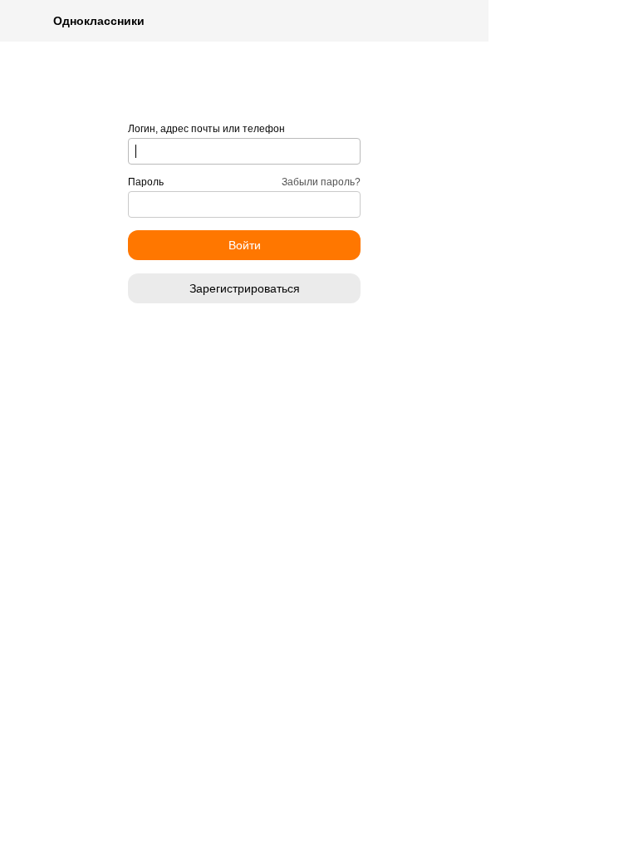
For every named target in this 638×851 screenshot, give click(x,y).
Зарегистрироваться (244, 288)
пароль (146, 182)
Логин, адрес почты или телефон (206, 129)
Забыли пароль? (321, 182)
